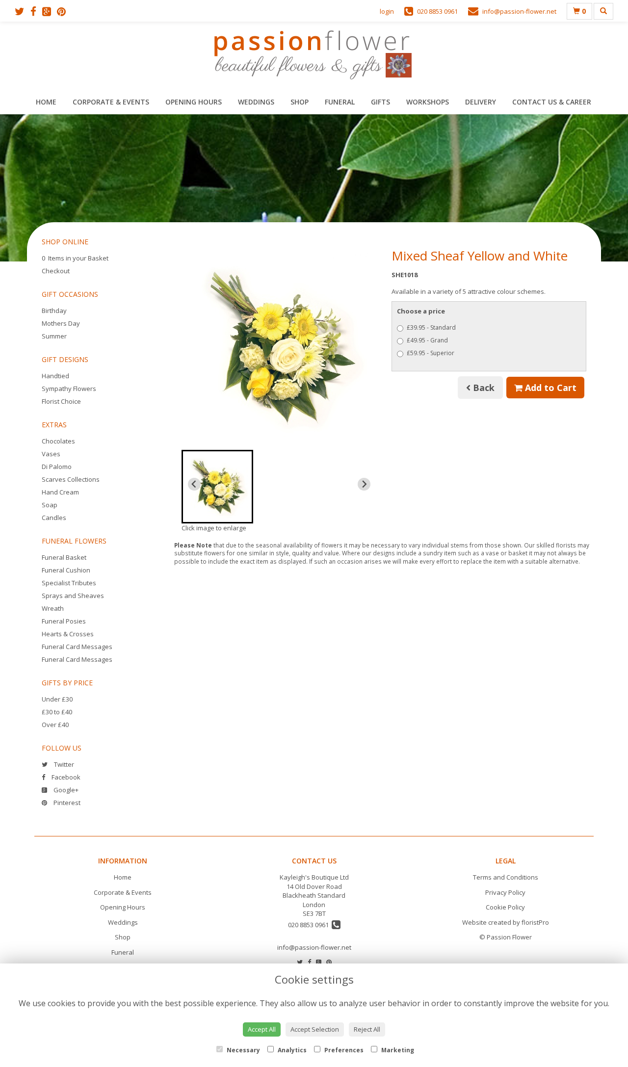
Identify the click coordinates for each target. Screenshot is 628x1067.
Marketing (397, 1050)
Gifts (380, 101)
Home (46, 101)
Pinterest (66, 802)
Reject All (367, 1029)
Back (483, 387)
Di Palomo (57, 466)
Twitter (63, 764)
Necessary (242, 1050)
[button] (217, 486)
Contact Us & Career (551, 101)
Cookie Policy (505, 907)
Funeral (340, 101)
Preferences (343, 1050)
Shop (299, 101)
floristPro (535, 922)
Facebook (65, 777)
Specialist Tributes (69, 582)
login (387, 11)
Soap (49, 504)
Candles (54, 517)
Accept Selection (314, 1029)
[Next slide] (364, 484)
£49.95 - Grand (427, 340)
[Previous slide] (194, 484)
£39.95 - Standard (431, 327)
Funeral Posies (64, 621)
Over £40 (55, 724)
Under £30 (57, 699)
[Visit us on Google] (49, 11)
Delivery (480, 101)
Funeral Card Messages (77, 646)
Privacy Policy (505, 892)
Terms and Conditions (505, 877)
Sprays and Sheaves (73, 595)
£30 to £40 (57, 711)
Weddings (256, 101)
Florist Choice (61, 401)
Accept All (262, 1029)
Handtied (55, 375)
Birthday (54, 310)
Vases (51, 453)
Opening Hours (193, 101)
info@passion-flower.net (314, 947)
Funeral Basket (64, 557)
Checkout (56, 270)
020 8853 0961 (310, 924)
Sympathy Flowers (69, 388)
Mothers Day (61, 323)
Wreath (53, 608)
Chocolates (58, 441)
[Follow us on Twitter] (22, 11)
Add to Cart (549, 387)
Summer (54, 336)
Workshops (427, 101)
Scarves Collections (71, 479)
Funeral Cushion (66, 570)
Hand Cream (60, 492)
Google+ (65, 789)
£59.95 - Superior (430, 353)
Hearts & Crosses (68, 633)
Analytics (291, 1050)
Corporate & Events (111, 101)
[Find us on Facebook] (36, 11)
